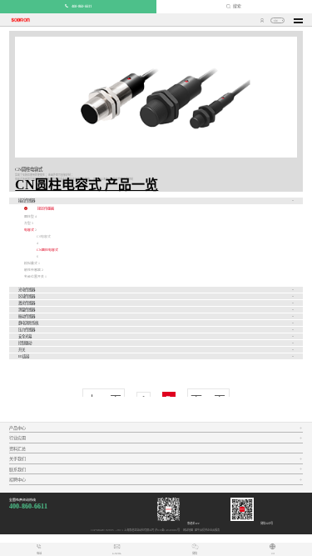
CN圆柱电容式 (47, 250)
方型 (27, 223)
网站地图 (187, 530)
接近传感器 (45, 209)
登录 (262, 20)
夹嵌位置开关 (34, 276)
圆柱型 (29, 216)
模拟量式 (30, 263)
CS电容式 (44, 236)
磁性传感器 (32, 270)
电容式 (29, 230)
